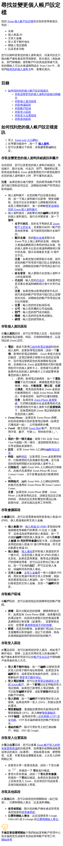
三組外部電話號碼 (40, 346)
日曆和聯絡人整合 (47, 819)
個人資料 (43, 143)
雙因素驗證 (48, 712)
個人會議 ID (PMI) (36, 526)
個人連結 (27, 551)
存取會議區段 (23, 104)
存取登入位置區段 (25, 115)
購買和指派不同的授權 (38, 625)
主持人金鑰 (31, 572)
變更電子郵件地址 (30, 677)
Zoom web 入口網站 (26, 140)
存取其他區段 (23, 119)
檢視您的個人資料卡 (19, 69)
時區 (24, 456)
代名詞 (40, 280)
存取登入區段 (23, 111)
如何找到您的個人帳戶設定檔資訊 (28, 90)
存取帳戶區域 (23, 108)
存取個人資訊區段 (25, 101)
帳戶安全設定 (42, 657)
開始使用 (6, 839)
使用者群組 (28, 812)
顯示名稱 (39, 237)
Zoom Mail (35, 428)
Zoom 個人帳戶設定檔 (20, 21)
